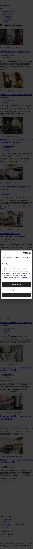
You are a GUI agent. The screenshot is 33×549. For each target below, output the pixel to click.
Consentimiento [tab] (7, 257)
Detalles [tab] (17, 257)
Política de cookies (20, 277)
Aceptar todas (16, 284)
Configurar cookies (15, 290)
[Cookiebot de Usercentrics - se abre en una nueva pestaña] (23, 253)
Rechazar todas (16, 295)
